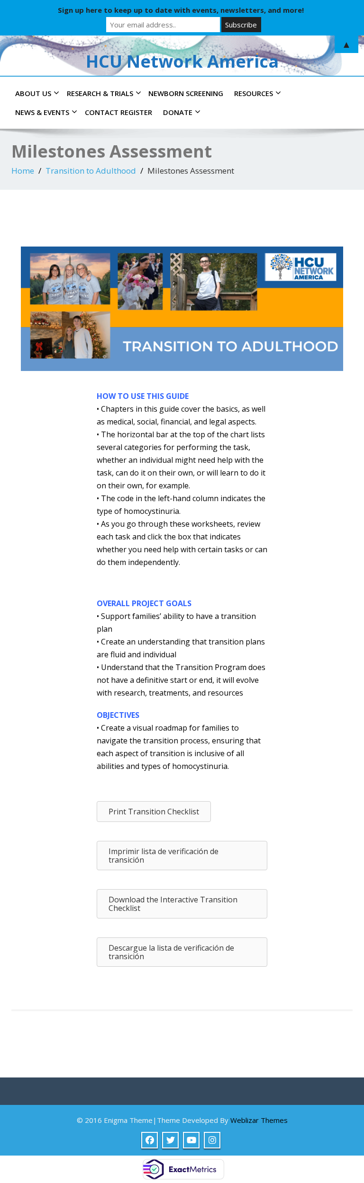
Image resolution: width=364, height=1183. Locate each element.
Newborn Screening (185, 93)
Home (22, 170)
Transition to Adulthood (91, 170)
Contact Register (118, 112)
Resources (253, 93)
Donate (177, 112)
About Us (33, 93)
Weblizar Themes (259, 1120)
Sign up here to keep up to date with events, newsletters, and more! (181, 10)
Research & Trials (100, 93)
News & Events (42, 112)
